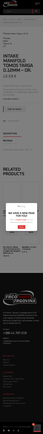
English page (21, 219)
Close (21, 227)
